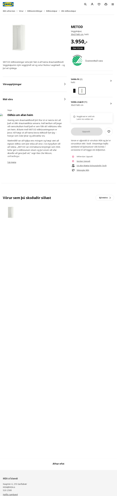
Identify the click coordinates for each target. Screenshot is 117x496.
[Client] (92, 4)
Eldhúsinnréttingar (34, 11)
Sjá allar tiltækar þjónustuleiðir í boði (92, 166)
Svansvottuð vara (94, 61)
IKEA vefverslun (9, 11)
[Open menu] (113, 4)
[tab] (35, 84)
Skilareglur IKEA (83, 170)
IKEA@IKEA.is (9, 487)
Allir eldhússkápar (68, 11)
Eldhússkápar (51, 11)
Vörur (21, 11)
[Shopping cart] (106, 4)
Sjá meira (11, 162)
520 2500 (7, 490)
